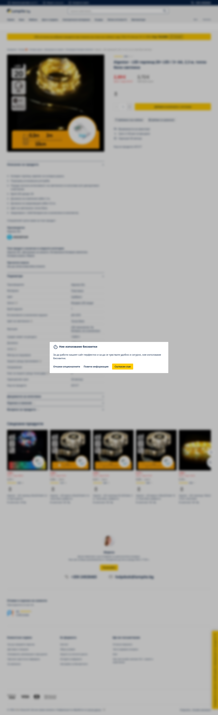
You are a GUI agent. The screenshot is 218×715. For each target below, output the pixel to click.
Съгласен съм (123, 366)
